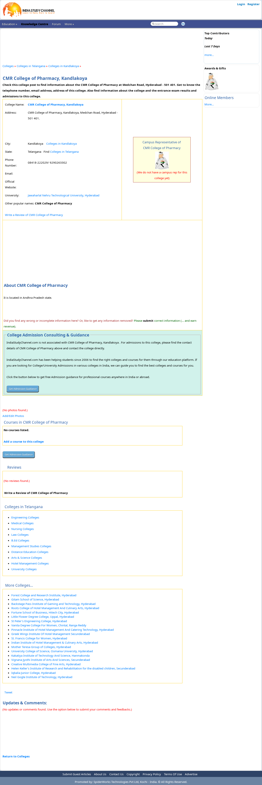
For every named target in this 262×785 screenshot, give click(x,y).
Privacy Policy (152, 774)
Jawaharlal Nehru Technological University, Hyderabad (63, 195)
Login (241, 4)
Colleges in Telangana (31, 66)
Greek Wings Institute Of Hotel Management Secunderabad (50, 634)
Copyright (133, 774)
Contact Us (116, 774)
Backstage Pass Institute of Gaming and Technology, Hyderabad (53, 604)
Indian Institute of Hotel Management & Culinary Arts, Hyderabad (54, 642)
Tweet (8, 692)
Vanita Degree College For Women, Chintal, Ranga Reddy (48, 625)
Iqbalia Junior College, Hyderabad (33, 673)
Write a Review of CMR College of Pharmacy (34, 215)
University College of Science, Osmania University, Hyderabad (52, 651)
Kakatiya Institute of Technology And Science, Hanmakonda (50, 655)
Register (253, 4)
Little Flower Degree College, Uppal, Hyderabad (42, 616)
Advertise (191, 774)
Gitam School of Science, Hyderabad (35, 599)
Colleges (8, 66)
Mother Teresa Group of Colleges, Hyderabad (41, 647)
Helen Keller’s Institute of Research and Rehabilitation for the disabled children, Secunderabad (73, 668)
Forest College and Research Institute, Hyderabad (43, 595)
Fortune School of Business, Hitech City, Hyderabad (45, 612)
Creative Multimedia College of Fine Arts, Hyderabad (46, 664)
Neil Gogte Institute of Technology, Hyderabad (41, 677)
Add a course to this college (24, 441)
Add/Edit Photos (13, 416)
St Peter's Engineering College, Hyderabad (39, 621)
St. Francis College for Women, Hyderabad (39, 638)
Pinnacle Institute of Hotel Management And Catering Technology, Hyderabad (62, 630)
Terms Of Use (173, 774)
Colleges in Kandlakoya (64, 66)
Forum (56, 24)
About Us (100, 774)
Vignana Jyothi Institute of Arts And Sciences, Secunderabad (50, 660)
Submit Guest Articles (77, 774)
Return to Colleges (16, 756)
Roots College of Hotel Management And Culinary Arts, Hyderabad (55, 608)
